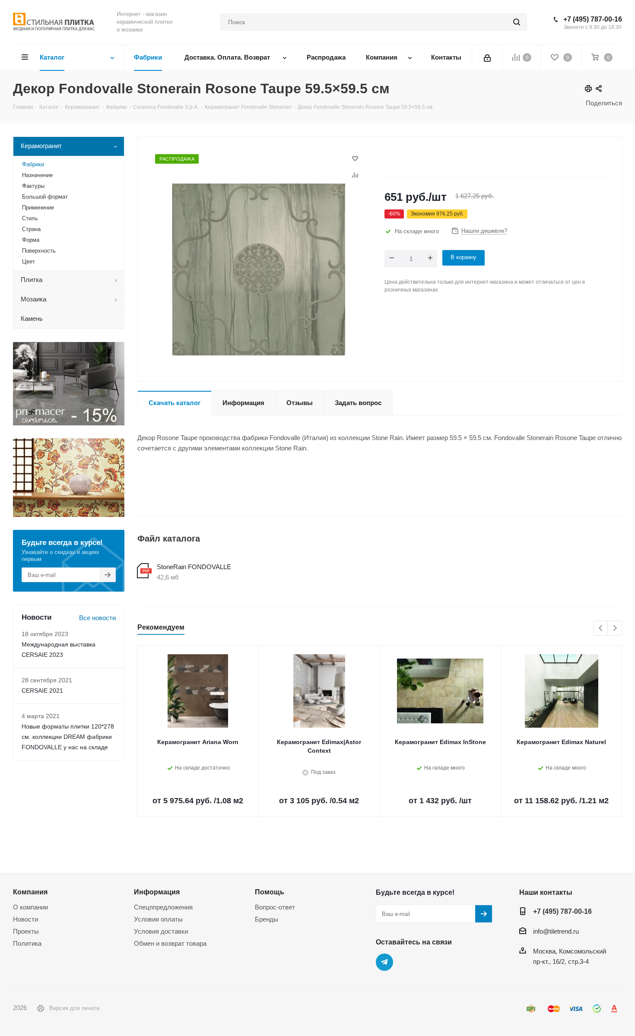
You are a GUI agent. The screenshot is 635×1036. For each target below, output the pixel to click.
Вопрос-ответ (275, 907)
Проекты (26, 931)
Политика (27, 943)
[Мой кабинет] (487, 57)
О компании (30, 907)
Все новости (97, 617)
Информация (157, 892)
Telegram (384, 962)
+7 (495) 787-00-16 (592, 19)
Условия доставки (161, 931)
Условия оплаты (158, 919)
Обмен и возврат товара (170, 943)
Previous (601, 628)
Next (615, 628)
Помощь (269, 892)
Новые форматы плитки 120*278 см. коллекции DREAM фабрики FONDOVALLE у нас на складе (68, 737)
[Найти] (516, 22)
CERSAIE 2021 (42, 690)
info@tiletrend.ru (556, 931)
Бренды (266, 919)
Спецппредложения (163, 907)
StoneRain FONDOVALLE (194, 566)
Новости (25, 919)
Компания (30, 892)
